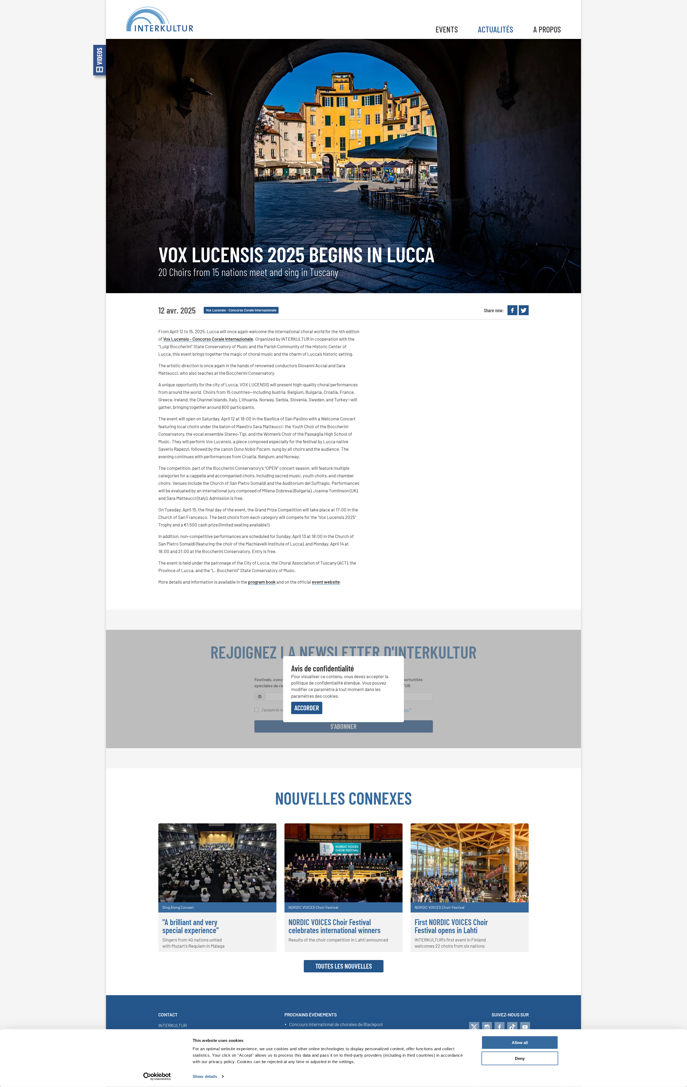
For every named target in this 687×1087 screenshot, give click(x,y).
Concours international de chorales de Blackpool (336, 1024)
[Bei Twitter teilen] (524, 310)
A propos (547, 29)
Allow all (520, 1042)
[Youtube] (525, 1027)
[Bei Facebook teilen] (512, 310)
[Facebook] (500, 1027)
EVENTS (447, 29)
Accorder (306, 708)
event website (326, 581)
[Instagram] (487, 1027)
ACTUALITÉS (495, 29)
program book (262, 581)
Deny (520, 1058)
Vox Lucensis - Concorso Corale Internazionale (208, 338)
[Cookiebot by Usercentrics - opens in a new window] (157, 1077)
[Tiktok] (512, 1027)
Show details (205, 1076)
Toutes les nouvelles (343, 966)
